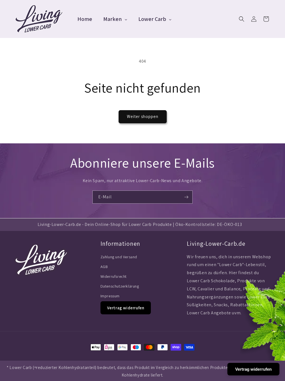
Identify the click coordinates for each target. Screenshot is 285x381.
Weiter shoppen (142, 116)
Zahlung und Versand (118, 256)
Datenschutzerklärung (119, 286)
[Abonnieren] (186, 197)
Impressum (110, 295)
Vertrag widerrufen (125, 307)
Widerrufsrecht (113, 276)
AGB (104, 266)
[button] (241, 19)
